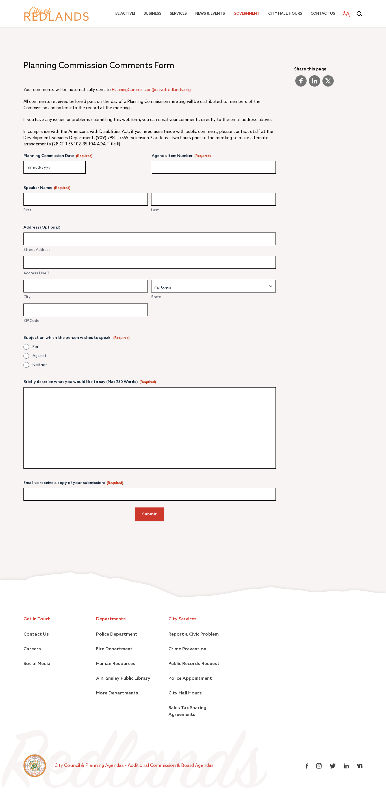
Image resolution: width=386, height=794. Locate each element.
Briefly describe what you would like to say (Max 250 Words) (89, 382)
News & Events (210, 14)
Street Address (37, 250)
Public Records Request (194, 664)
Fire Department (114, 649)
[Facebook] (301, 83)
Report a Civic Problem (193, 634)
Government (246, 14)
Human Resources (115, 664)
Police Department (116, 634)
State (156, 297)
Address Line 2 (36, 273)
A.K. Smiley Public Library (123, 678)
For (35, 347)
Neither (39, 365)
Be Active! (125, 14)
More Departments (117, 693)
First (27, 210)
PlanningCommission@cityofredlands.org (151, 90)
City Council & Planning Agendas (90, 765)
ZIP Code (31, 321)
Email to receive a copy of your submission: (73, 483)
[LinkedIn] (314, 83)
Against (39, 356)
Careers (32, 649)
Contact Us (323, 14)
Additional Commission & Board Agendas (171, 765)
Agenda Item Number (181, 156)
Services (178, 14)
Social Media (37, 664)
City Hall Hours (285, 14)
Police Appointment (190, 678)
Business (152, 14)
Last (155, 210)
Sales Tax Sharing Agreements (187, 711)
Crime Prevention (187, 649)
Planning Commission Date (57, 156)
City (27, 297)
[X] (328, 83)
